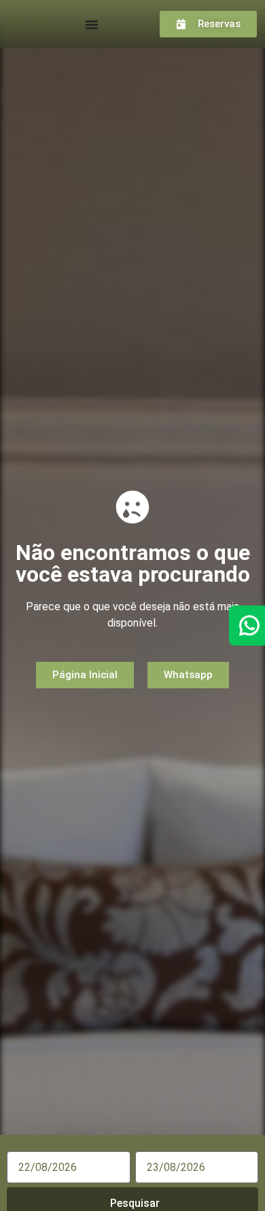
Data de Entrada (42, 1146)
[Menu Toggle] (92, 24)
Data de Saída (165, 1146)
